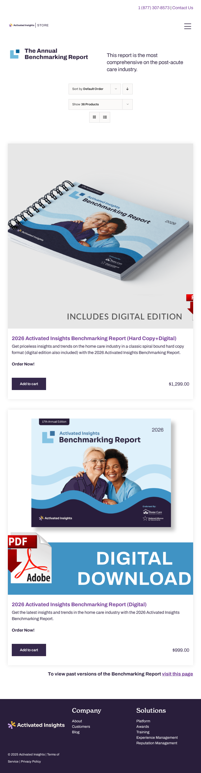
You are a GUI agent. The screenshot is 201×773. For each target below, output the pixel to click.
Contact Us (182, 7)
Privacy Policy (31, 761)
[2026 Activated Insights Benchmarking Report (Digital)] (100, 502)
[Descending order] (127, 89)
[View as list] (105, 117)
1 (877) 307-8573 (154, 7)
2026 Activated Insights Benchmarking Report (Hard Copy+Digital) (94, 338)
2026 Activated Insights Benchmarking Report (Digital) (79, 604)
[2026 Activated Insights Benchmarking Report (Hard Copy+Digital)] (100, 236)
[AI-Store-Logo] (28, 25)
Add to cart (29, 384)
